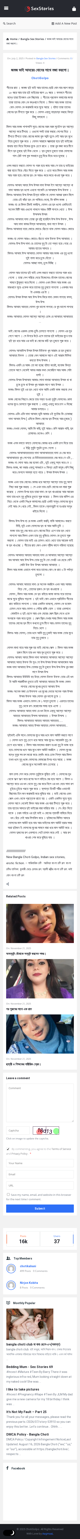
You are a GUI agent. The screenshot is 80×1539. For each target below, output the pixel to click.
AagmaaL (48, 1533)
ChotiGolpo (40, 78)
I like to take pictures (22, 1389)
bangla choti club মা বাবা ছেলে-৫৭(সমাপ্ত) (33, 1344)
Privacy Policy (19, 1153)
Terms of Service (61, 1149)
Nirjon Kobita (29, 1282)
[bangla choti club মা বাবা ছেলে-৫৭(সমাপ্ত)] (29, 1325)
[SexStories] (40, 8)
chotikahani (28, 1266)
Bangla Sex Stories (46, 58)
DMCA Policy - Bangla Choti (27, 1434)
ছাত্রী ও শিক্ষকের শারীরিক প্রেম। (23, 1064)
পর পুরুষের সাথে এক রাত (19, 1009)
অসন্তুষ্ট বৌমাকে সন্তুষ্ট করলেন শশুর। (26, 954)
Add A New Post (66, 23)
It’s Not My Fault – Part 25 (26, 1412)
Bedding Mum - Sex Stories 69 (29, 1367)
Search (11, 23)
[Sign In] (74, 8)
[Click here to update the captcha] (46, 1130)
